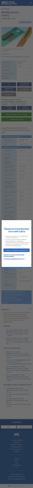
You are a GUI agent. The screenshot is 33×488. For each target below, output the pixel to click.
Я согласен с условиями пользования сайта (16, 250)
